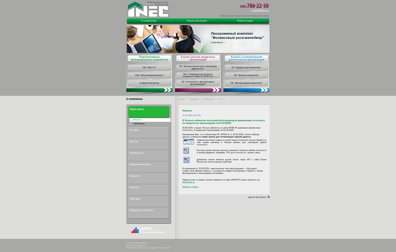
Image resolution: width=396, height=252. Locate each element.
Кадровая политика (140, 164)
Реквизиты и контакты (141, 210)
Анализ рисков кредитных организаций (198, 58)
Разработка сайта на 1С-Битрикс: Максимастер (148, 248)
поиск (266, 15)
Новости (137, 120)
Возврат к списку (190, 187)
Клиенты (134, 187)
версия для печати (257, 197)
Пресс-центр (208, 99)
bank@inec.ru (188, 182)
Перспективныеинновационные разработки (149, 58)
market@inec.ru (260, 10)
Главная (181, 99)
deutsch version (227, 15)
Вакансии (135, 175)
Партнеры (135, 198)
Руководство (136, 153)
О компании (194, 99)
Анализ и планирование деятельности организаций (246, 58)
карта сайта (256, 15)
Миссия (134, 141)
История (134, 130)
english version (242, 15)
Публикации (138, 123)
